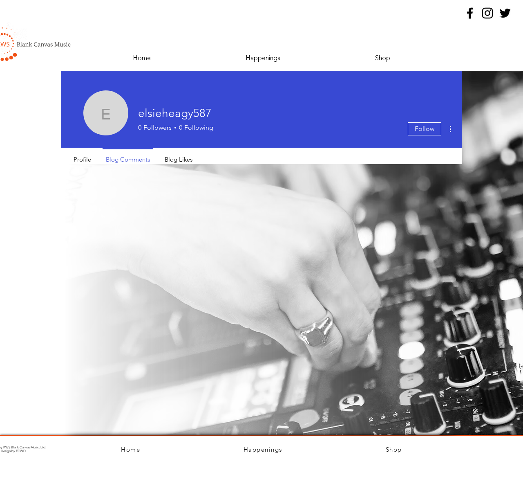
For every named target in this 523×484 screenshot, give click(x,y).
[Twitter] (505, 13)
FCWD (21, 451)
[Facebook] (470, 13)
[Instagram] (487, 13)
